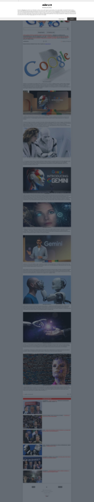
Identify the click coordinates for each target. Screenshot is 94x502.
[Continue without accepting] (18, 1)
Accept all (72, 18)
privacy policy (32, 14)
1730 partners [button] (73, 10)
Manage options (61, 18)
